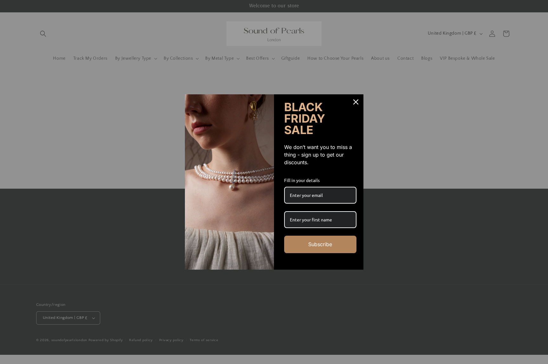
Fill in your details (302, 180)
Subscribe (320, 244)
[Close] (355, 102)
